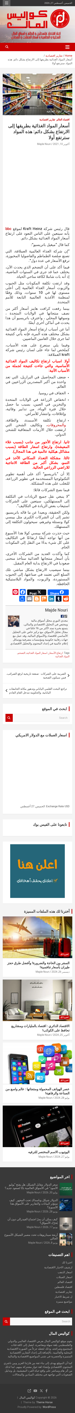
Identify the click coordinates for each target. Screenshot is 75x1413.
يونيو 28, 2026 (50, 1211)
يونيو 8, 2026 (51, 1242)
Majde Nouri (44, 144)
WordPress (49, 1407)
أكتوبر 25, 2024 (61, 1034)
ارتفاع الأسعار (55, 652)
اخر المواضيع (60, 1177)
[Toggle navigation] (67, 47)
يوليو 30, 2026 (50, 1192)
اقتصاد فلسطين (63, 1287)
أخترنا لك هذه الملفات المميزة (47, 911)
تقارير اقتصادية (47, 119)
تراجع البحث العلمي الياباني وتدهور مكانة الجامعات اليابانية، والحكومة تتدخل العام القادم (38, 690)
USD (67, 806)
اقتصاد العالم (63, 119)
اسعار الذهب (65, 1272)
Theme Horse (44, 1402)
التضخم (21, 652)
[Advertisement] (37, 187)
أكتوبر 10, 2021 (61, 144)
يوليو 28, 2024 (62, 1097)
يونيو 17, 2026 (50, 1227)
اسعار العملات (64, 1277)
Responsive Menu (6, 3)
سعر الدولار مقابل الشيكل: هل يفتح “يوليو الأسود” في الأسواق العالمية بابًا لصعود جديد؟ (31, 1186)
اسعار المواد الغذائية (36, 652)
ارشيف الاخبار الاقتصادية (58, 1267)
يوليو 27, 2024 (62, 1156)
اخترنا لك (64, 954)
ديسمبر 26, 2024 (61, 971)
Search (9, 718)
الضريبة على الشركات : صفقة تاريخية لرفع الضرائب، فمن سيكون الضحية (36, 675)
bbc (8, 229)
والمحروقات (56, 425)
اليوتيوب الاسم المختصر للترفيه (49, 1152)
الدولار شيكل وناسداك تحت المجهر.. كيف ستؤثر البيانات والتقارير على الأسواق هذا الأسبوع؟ (33, 1203)
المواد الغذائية (62, 656)
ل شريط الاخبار (63, 1296)
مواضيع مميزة (64, 1301)
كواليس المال (27, 1397)
